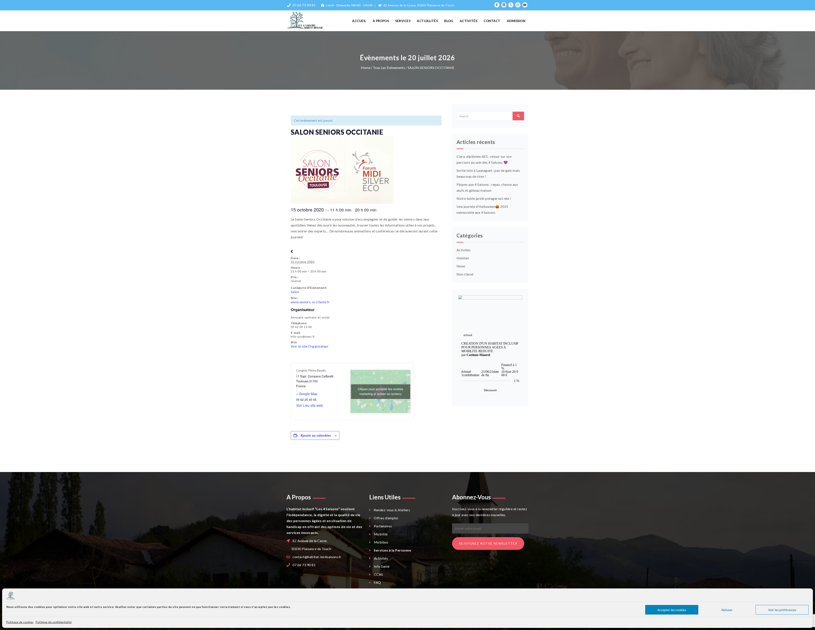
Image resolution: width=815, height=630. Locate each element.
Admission (516, 21)
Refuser (727, 610)
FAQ (377, 582)
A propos (381, 21)
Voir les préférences (782, 610)
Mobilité (380, 534)
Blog (448, 21)
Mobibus (380, 542)
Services (402, 21)
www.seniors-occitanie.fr (310, 302)
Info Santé (381, 566)
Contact (492, 21)
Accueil (359, 21)
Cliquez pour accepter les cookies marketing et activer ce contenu (380, 391)
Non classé (465, 274)
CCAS (378, 574)
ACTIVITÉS (468, 21)
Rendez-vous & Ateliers (392, 510)
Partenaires (382, 526)
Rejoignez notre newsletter (488, 543)
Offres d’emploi (386, 518)
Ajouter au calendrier (316, 435)
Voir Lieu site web (309, 405)
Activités (464, 250)
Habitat (463, 258)
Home (365, 68)
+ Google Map (306, 393)
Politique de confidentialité (54, 622)
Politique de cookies (20, 622)
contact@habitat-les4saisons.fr (316, 557)
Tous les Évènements (389, 68)
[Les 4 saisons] (314, 20)
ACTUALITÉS (427, 21)
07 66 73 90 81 (304, 565)
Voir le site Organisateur (310, 346)
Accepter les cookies (671, 610)
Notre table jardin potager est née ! (484, 198)
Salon (295, 292)
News (461, 266)
